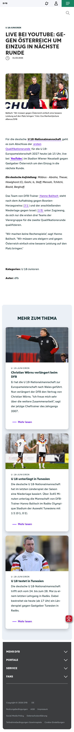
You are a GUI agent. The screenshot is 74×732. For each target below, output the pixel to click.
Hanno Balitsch (49, 196)
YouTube (16, 158)
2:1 (26, 205)
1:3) (40, 210)
